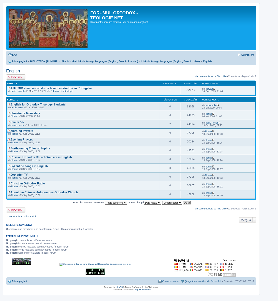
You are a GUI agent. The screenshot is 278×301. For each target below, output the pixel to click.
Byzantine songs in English (29, 166)
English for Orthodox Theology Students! (38, 104)
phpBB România (143, 289)
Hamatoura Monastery (25, 113)
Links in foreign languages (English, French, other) (170, 61)
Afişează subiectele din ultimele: (88, 202)
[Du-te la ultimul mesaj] (214, 88)
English (207, 61)
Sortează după (136, 202)
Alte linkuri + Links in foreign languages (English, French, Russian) (99, 61)
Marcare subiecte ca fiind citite (211, 76)
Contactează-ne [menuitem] (170, 281)
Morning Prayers (22, 130)
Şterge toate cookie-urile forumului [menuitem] (202, 281)
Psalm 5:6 (17, 122)
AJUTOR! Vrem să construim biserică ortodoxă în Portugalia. (52, 88)
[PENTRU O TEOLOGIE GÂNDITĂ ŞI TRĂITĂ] (21, 264)
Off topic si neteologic (62, 91)
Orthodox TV (19, 174)
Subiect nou (15, 77)
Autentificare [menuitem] (247, 55)
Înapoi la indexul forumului (22, 216)
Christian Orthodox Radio (28, 183)
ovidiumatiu (17, 107)
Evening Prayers (22, 139)
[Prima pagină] (48, 28)
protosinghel (17, 91)
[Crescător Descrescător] (172, 202)
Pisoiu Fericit (17, 125)
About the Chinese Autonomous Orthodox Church (44, 192)
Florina (208, 113)
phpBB (119, 287)
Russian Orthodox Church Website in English (41, 157)
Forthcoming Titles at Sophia (30, 148)
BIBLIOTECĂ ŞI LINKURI (44, 61)
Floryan (209, 88)
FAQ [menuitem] (14, 55)
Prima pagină (19, 61)
